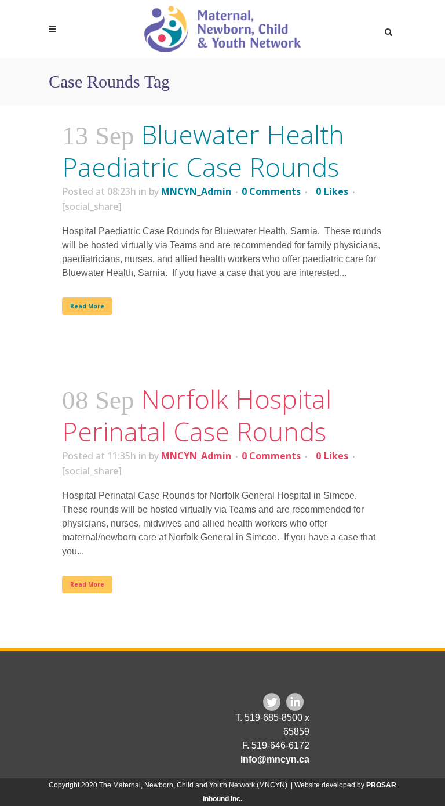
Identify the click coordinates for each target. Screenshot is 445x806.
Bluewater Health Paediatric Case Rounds (203, 150)
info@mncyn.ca (274, 759)
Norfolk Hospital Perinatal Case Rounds (196, 415)
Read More (87, 306)
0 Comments (271, 191)
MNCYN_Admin (196, 191)
